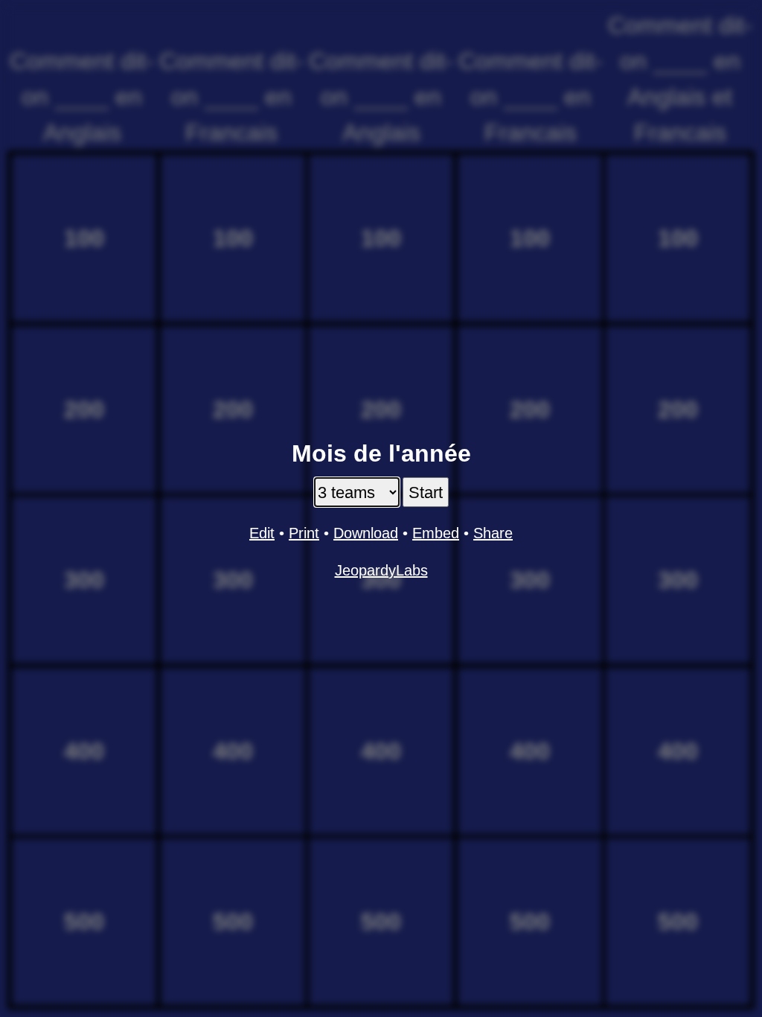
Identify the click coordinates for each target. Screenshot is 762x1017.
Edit (262, 533)
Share (493, 533)
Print (304, 533)
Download (365, 533)
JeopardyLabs (381, 570)
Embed (435, 533)
